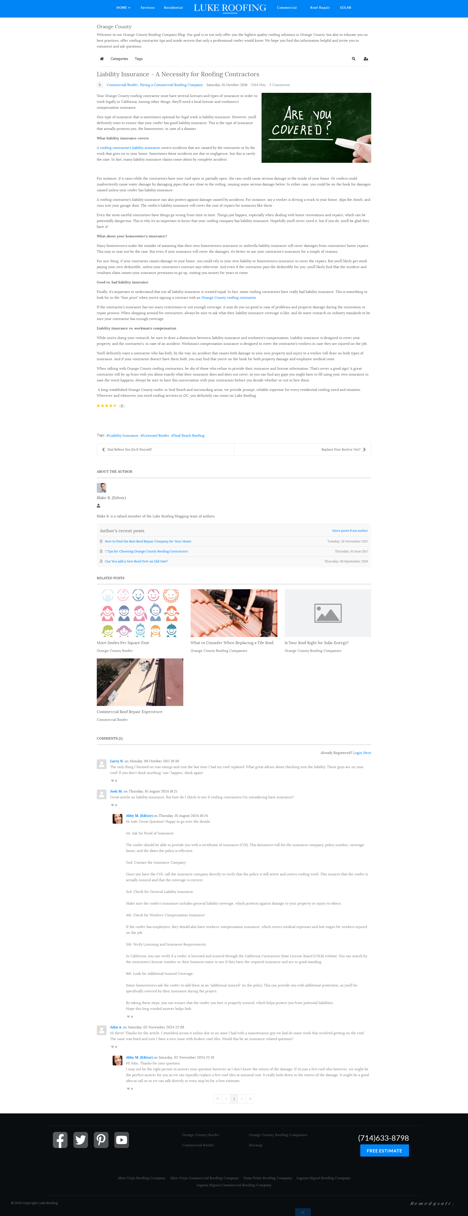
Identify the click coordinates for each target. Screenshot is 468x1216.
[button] (354, 58)
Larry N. (117, 761)
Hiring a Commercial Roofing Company (171, 85)
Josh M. (116, 791)
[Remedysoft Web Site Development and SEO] (432, 1203)
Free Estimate (384, 1150)
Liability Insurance (123, 435)
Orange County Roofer (115, 650)
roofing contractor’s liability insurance (130, 147)
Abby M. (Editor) (139, 815)
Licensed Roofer (156, 435)
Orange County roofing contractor (229, 297)
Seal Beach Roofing (189, 435)
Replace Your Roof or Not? (341, 449)
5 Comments (279, 85)
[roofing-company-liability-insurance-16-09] (316, 127)
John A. (116, 1027)
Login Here (362, 753)
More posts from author (350, 531)
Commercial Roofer (122, 85)
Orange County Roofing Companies (219, 650)
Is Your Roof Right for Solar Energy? (317, 642)
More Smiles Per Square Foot (123, 642)
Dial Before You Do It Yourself (129, 449)
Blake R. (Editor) (111, 497)
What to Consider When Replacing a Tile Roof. (232, 642)
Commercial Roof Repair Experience (130, 711)
